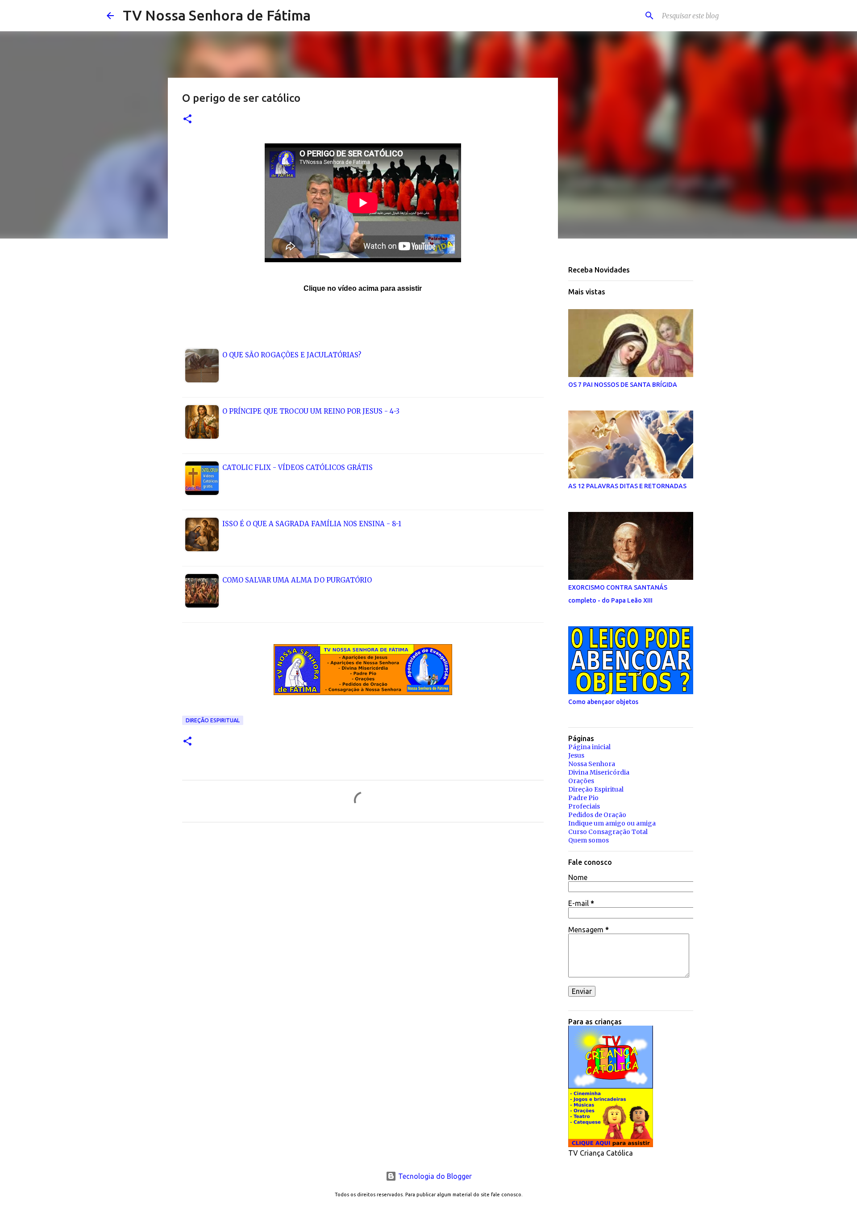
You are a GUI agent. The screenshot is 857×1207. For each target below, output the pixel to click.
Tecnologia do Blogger (434, 1176)
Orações (581, 781)
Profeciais (584, 806)
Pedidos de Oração (597, 815)
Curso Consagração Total (608, 832)
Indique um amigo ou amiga (612, 823)
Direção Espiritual (213, 720)
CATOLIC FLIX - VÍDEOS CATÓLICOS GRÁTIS (297, 467)
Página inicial (589, 747)
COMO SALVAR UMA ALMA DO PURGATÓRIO (297, 580)
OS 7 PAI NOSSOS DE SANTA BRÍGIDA (622, 384)
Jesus (576, 755)
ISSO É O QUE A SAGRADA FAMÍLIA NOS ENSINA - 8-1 (311, 524)
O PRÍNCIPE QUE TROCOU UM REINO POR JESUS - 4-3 (310, 411)
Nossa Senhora (591, 764)
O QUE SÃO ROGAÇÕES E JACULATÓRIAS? (291, 355)
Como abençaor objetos (603, 701)
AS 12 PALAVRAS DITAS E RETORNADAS (627, 486)
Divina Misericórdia (598, 772)
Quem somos (588, 840)
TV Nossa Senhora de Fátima (217, 15)
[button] (187, 119)
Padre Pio (583, 798)
